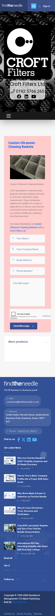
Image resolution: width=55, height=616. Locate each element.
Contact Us (9, 613)
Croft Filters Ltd (27, 84)
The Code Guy (19, 602)
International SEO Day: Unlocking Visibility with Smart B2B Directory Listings (32, 546)
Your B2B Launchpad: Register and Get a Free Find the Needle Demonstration (32, 528)
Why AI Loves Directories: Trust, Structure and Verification (30, 511)
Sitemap (38, 613)
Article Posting (24, 613)
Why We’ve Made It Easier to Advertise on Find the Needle (32, 495)
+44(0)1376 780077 (27, 431)
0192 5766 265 (29, 91)
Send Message (21, 326)
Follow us (9, 579)
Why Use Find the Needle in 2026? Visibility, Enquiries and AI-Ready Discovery (32, 461)
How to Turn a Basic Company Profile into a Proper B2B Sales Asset (32, 478)
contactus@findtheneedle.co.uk (23, 402)
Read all (8, 558)
